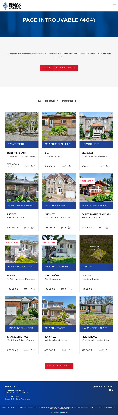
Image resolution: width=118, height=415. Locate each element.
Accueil (46, 68)
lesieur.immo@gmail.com (20, 399)
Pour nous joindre (66, 68)
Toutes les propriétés (59, 366)
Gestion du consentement (59, 408)
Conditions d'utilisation (107, 407)
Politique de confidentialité (87, 407)
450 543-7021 (14, 397)
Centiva (64, 412)
